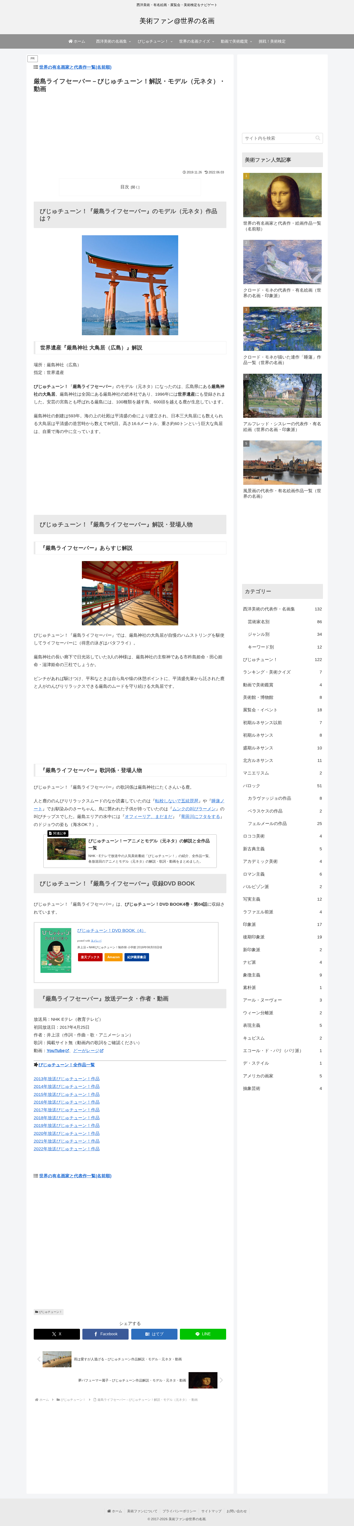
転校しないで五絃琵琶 (176, 801)
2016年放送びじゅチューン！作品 (67, 1102)
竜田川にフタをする (200, 816)
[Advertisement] (130, 130)
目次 (124, 186)
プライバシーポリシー (179, 1511)
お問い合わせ (237, 1511)
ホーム (116, 1511)
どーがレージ (86, 1050)
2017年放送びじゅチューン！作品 (67, 1109)
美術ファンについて (142, 1511)
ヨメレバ (96, 940)
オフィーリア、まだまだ (148, 816)
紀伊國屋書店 (136, 957)
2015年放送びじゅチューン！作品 (67, 1094)
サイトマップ (211, 1511)
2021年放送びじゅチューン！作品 (67, 1141)
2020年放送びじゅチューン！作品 (67, 1133)
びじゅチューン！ (50, 1312)
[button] (318, 138)
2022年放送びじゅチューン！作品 (67, 1148)
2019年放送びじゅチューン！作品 (67, 1125)
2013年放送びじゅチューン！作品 (67, 1078)
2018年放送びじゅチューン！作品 (67, 1117)
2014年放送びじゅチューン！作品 (67, 1086)
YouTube (56, 1050)
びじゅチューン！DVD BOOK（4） (111, 930)
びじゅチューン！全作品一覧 (67, 1064)
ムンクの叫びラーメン (194, 808)
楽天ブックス (90, 957)
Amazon (113, 957)
